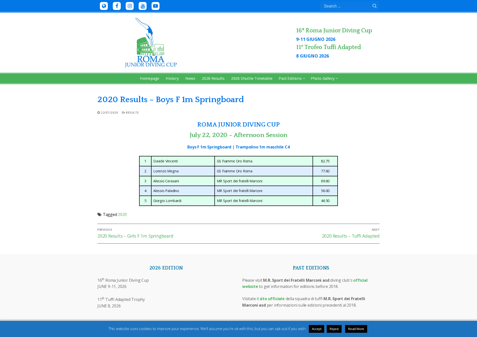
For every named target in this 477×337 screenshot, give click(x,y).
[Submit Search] (375, 5)
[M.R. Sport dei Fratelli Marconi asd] (104, 6)
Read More (356, 329)
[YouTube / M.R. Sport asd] (143, 6)
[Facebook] (117, 6)
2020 (122, 214)
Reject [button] (334, 329)
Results (132, 112)
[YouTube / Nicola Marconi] (155, 6)
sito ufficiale (272, 298)
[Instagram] (130, 6)
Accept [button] (316, 329)
